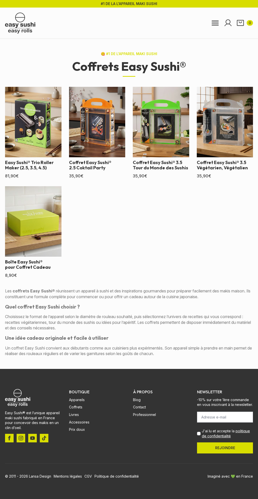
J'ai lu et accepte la (226, 433)
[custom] (44, 438)
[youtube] (32, 438)
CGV (88, 476)
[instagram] (21, 438)
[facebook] (9, 438)
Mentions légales (68, 476)
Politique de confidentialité (116, 476)
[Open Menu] (215, 23)
